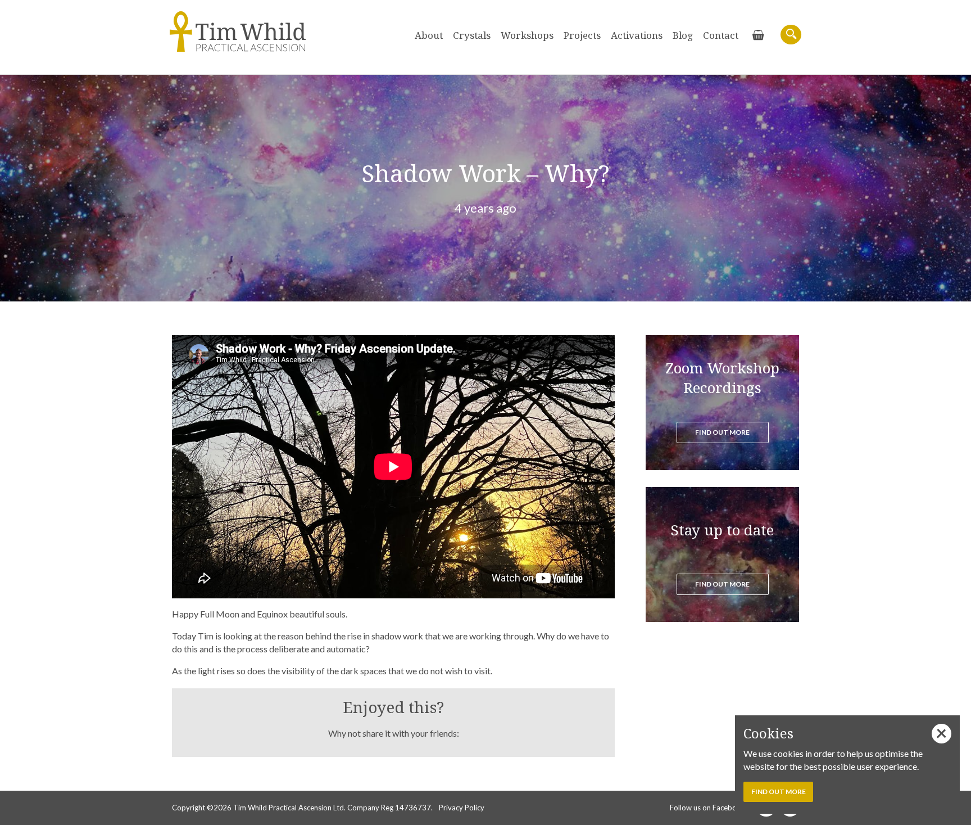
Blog (683, 35)
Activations (637, 35)
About (429, 35)
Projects (582, 35)
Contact (720, 35)
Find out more (722, 432)
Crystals (472, 35)
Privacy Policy (461, 807)
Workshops (527, 35)
